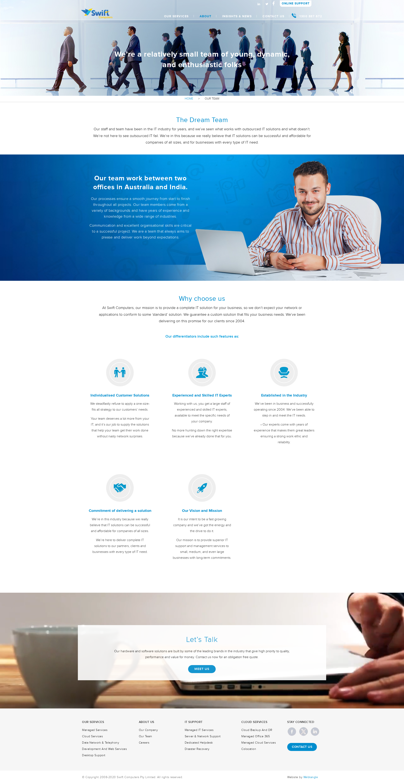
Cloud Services (92, 736)
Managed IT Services (199, 730)
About (205, 16)
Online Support (296, 3)
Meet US (201, 669)
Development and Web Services (104, 749)
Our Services (176, 16)
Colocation (248, 749)
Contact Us (273, 16)
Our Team (145, 736)
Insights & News (237, 16)
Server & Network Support (203, 736)
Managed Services (94, 730)
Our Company (148, 730)
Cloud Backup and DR (256, 730)
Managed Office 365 (255, 736)
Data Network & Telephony (100, 742)
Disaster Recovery (197, 749)
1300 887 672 (310, 16)
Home (189, 98)
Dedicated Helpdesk (199, 742)
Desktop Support (93, 755)
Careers (144, 742)
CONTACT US (302, 747)
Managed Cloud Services (258, 742)
